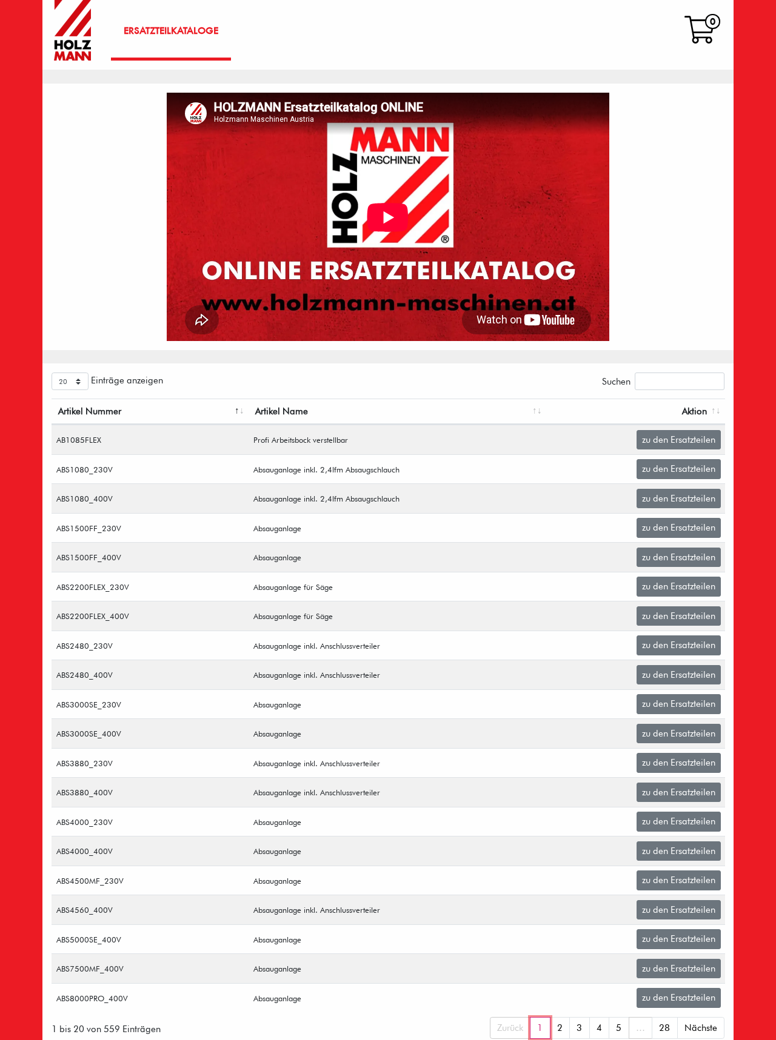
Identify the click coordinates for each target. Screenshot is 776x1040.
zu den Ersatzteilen (678, 439)
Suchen (616, 381)
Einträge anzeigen (126, 380)
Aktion (694, 411)
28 (664, 1027)
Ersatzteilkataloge (171, 30)
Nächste (700, 1027)
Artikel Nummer (89, 411)
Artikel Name (281, 411)
